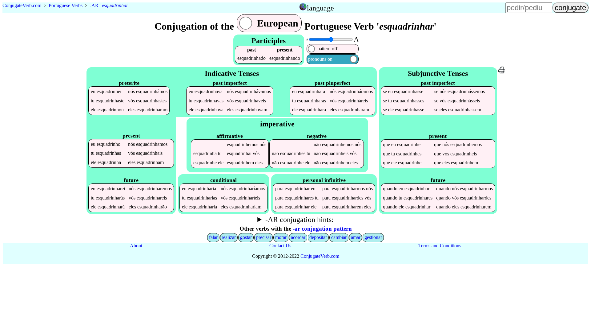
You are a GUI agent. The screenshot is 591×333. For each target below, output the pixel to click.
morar (281, 237)
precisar (263, 237)
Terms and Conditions (439, 245)
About (136, 245)
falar (213, 237)
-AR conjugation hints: (299, 220)
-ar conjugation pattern (322, 228)
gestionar (373, 237)
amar (355, 237)
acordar (298, 237)
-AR (94, 5)
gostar (246, 237)
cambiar (339, 237)
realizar (229, 237)
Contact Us (280, 245)
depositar (318, 237)
